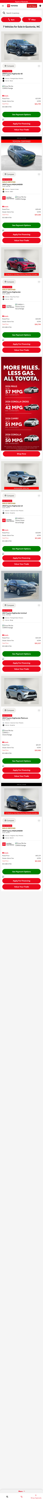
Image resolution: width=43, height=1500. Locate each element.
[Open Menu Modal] (3, 6)
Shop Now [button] (21, 453)
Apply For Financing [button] (21, 123)
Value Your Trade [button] (21, 129)
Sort (12, 19)
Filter (33, 19)
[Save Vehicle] (39, 66)
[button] (21, 123)
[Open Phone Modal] (32, 6)
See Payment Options (21, 114)
